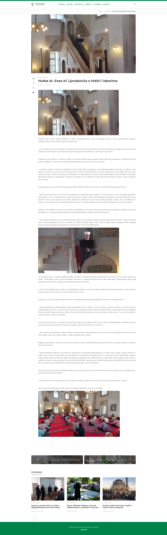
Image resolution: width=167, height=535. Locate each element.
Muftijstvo (79, 4)
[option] (48, 495)
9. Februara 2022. (40, 511)
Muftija (70, 4)
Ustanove (97, 4)
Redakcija (40, 84)
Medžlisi (88, 4)
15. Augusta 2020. (47, 84)
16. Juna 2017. (110, 511)
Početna (61, 4)
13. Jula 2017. (74, 511)
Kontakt (106, 4)
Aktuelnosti (107, 11)
